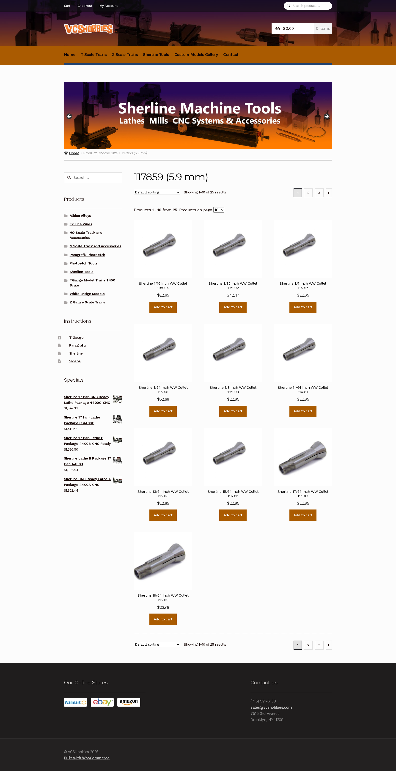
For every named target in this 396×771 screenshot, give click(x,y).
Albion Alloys (80, 216)
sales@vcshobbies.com (271, 707)
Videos (75, 361)
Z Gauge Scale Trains (87, 302)
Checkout (84, 6)
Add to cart (163, 307)
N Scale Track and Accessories (95, 246)
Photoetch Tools (84, 263)
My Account (108, 6)
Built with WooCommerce (87, 758)
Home (69, 54)
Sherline (76, 353)
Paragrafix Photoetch (87, 255)
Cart (67, 6)
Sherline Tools (156, 54)
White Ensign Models (87, 294)
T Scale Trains (94, 54)
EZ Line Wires (81, 224)
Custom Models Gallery (196, 54)
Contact (231, 54)
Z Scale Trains (125, 54)
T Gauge (76, 338)
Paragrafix (77, 345)
